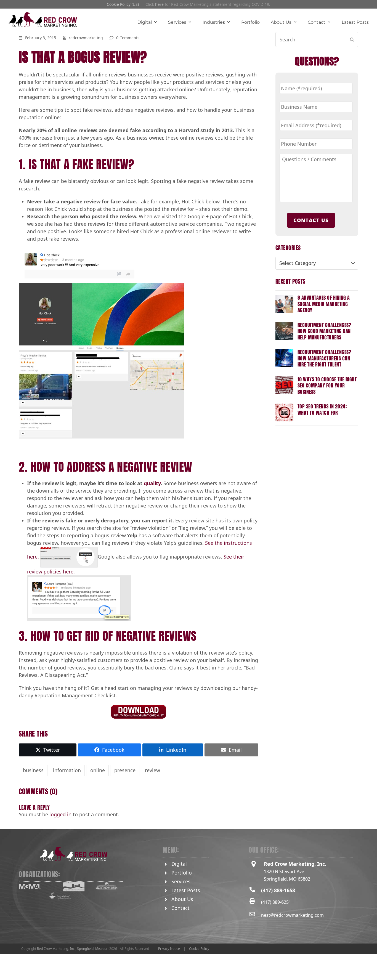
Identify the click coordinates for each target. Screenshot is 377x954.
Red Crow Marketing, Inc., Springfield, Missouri (72, 948)
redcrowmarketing (86, 37)
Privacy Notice (169, 948)
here (159, 4)
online (97, 770)
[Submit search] (352, 39)
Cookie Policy (199, 948)
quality (152, 483)
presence (125, 770)
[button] (47, 749)
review (152, 770)
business (33, 770)
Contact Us (310, 220)
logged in (60, 814)
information (67, 770)
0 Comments (127, 37)
